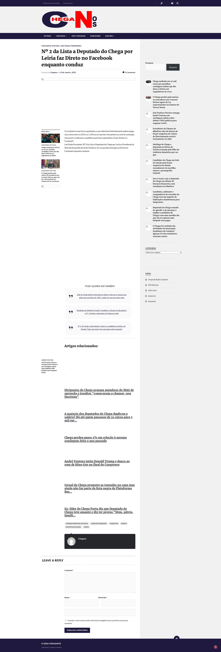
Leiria (86, 527)
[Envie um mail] (172, 3)
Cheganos (55, 643)
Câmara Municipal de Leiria (77, 523)
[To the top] (177, 639)
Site (99, 597)
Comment (68, 570)
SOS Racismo (153, 285)
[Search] (177, 3)
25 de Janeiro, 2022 (68, 72)
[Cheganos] (110, 19)
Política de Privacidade (51, 3)
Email (104, 597)
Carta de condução (99, 523)
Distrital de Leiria (73, 527)
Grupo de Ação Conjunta (158, 279)
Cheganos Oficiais (50, 46)
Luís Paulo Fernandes (70, 46)
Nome (67, 597)
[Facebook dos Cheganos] (156, 3)
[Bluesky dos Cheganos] (162, 3)
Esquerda (152, 301)
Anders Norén (55, 647)
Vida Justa (152, 290)
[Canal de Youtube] (167, 3)
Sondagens (95, 36)
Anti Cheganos (78, 36)
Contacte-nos (68, 3)
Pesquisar (149, 63)
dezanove (152, 296)
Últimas (47, 36)
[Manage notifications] (215, 647)
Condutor (114, 523)
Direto (124, 523)
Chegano (53, 72)
